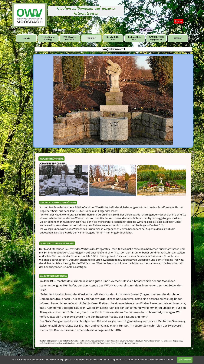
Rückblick (58, 30)
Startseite (26, 38)
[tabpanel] (146, 29)
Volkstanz (145, 30)
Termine (178, 21)
